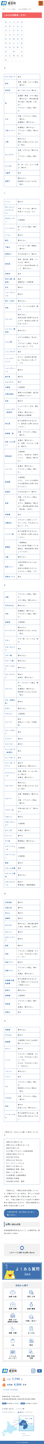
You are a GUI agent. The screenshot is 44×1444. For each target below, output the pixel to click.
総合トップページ (26, 1412)
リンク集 (21, 1409)
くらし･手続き (11, 9)
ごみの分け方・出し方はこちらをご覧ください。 (20, 1213)
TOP (3, 9)
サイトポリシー (9, 1412)
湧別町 (8, 3)
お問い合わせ (9, 1409)
